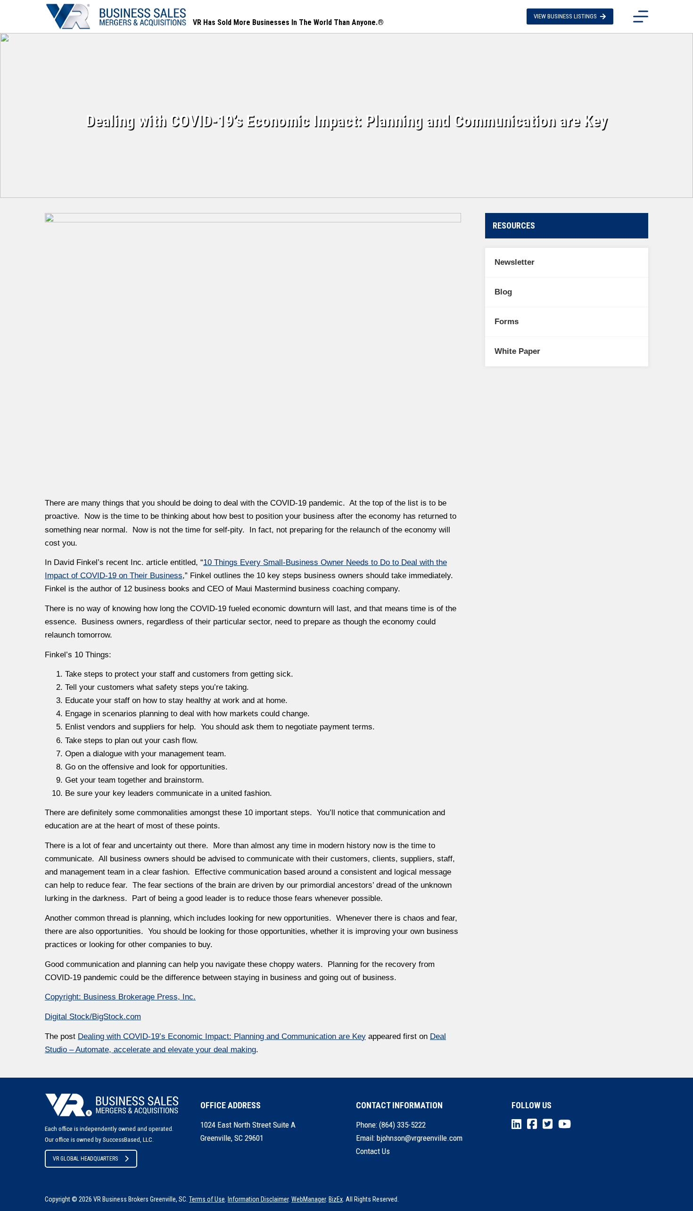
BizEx (336, 1199)
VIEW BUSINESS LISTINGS (565, 16)
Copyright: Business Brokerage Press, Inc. (120, 996)
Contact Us (373, 1151)
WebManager (308, 1199)
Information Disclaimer (258, 1199)
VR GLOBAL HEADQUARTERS (85, 1158)
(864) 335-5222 (402, 1124)
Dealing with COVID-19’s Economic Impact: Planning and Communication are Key (222, 1036)
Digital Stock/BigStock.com (93, 1016)
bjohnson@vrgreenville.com (419, 1138)
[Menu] (640, 16)
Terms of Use (207, 1199)
